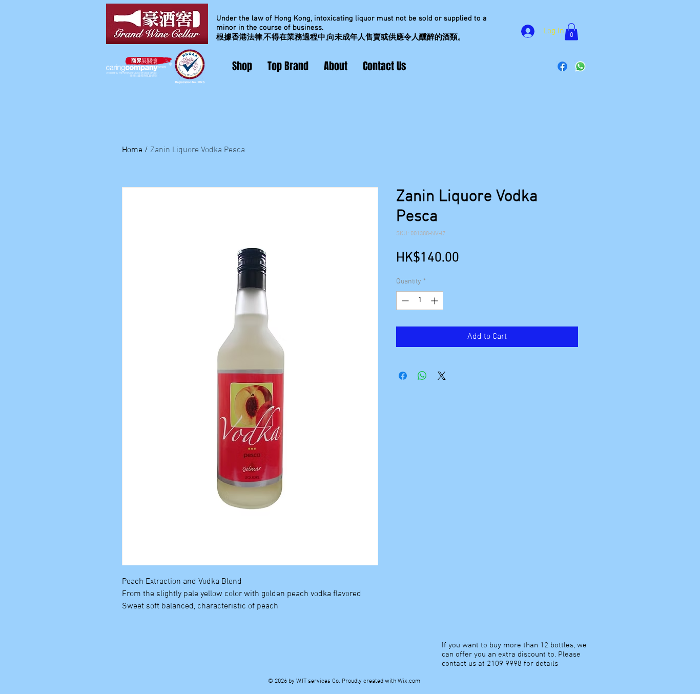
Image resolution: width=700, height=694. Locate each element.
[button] (571, 31)
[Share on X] (442, 376)
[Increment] (435, 301)
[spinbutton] (419, 301)
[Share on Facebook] (403, 376)
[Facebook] (562, 66)
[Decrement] (404, 301)
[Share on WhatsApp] (422, 376)
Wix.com (409, 681)
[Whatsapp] (580, 66)
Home (132, 150)
